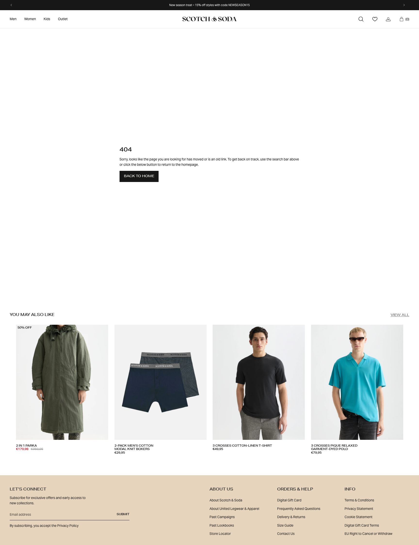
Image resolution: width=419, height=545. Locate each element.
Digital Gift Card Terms (362, 525)
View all (400, 315)
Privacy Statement (359, 508)
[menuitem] (13, 19)
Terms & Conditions (359, 500)
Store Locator (220, 533)
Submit (123, 514)
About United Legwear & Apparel (234, 508)
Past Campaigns (222, 517)
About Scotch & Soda (226, 500)
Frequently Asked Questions (298, 508)
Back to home (139, 176)
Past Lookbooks (222, 525)
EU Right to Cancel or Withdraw (368, 533)
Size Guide (285, 525)
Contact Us (286, 533)
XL (63, 458)
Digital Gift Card (289, 500)
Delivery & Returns (291, 517)
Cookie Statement (358, 517)
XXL (171, 460)
